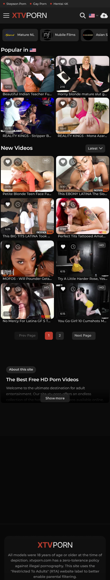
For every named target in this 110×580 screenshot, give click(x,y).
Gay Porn (39, 4)
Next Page (82, 336)
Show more (55, 398)
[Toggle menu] (6, 15)
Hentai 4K (60, 4)
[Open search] (82, 15)
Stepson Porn (16, 4)
